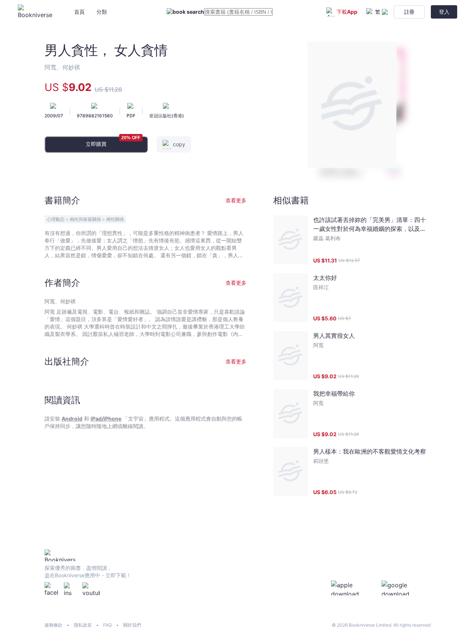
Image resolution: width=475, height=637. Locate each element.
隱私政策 (83, 625)
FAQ (107, 625)
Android (72, 418)
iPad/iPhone (106, 418)
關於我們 (132, 625)
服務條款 (53, 625)
